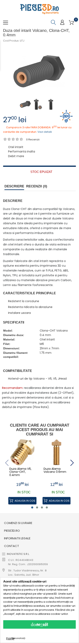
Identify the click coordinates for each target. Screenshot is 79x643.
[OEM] (66, 116)
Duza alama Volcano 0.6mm (55, 470)
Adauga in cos (24, 501)
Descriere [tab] (14, 186)
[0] (71, 22)
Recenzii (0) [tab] (36, 186)
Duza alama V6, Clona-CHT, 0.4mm (20, 472)
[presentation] (6, 462)
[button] (32, 507)
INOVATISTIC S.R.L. (18, 554)
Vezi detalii (44, 132)
